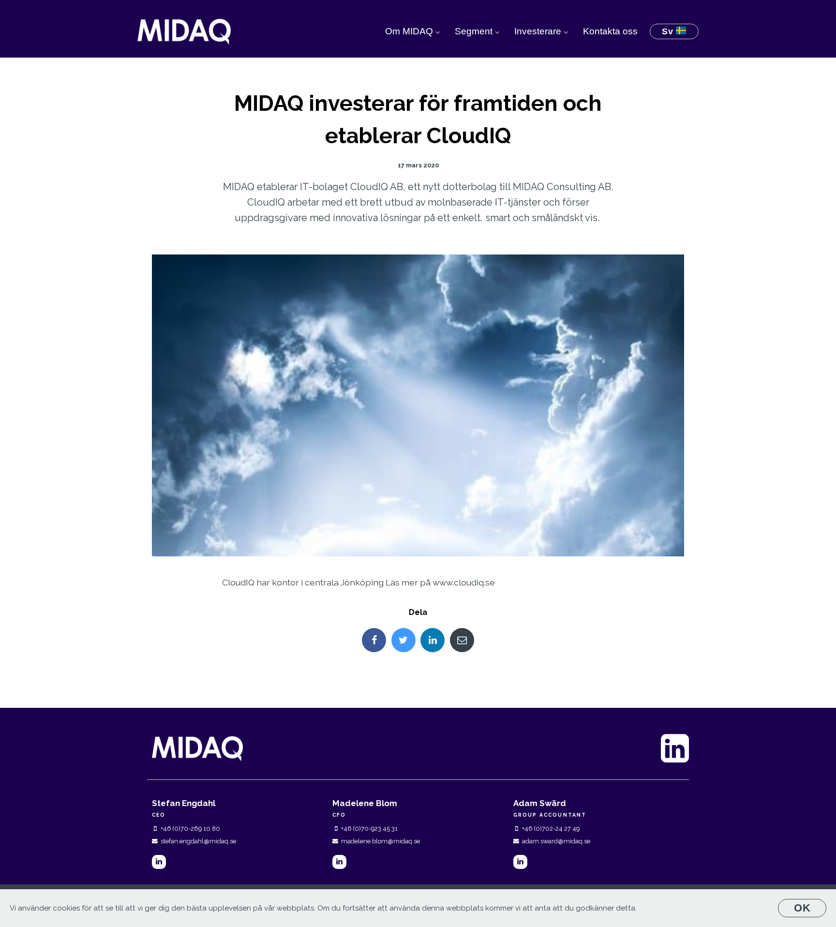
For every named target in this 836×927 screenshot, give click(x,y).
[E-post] (462, 640)
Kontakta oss (610, 31)
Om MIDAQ (410, 31)
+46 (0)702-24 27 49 (551, 828)
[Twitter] (403, 640)
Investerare (539, 31)
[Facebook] (374, 640)
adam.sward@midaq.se (556, 841)
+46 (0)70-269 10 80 (190, 828)
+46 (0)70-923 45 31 (369, 828)
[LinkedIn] (159, 862)
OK (802, 908)
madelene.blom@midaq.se (380, 841)
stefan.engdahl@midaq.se (198, 841)
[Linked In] (432, 640)
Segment (475, 31)
